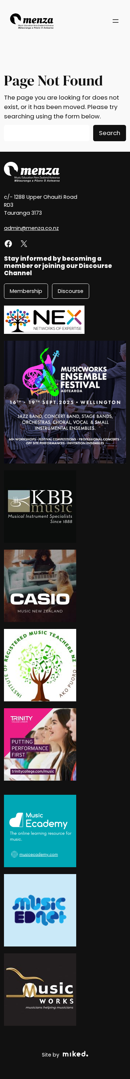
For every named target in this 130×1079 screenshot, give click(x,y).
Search (109, 133)
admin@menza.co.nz (31, 228)
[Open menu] (115, 21)
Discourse (70, 291)
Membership (26, 291)
